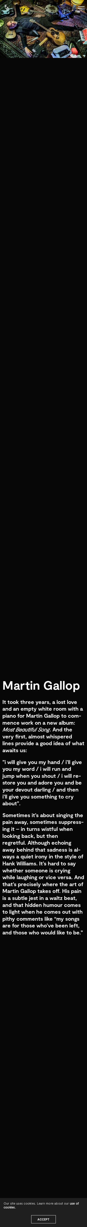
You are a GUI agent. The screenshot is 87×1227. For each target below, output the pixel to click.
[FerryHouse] (2, 5)
